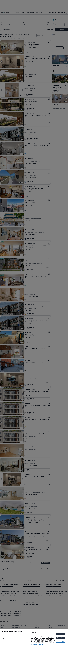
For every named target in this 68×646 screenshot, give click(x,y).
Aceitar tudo (60, 633)
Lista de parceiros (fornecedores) (37, 644)
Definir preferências (60, 641)
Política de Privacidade (17, 638)
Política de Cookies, (9, 638)
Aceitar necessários (60, 637)
